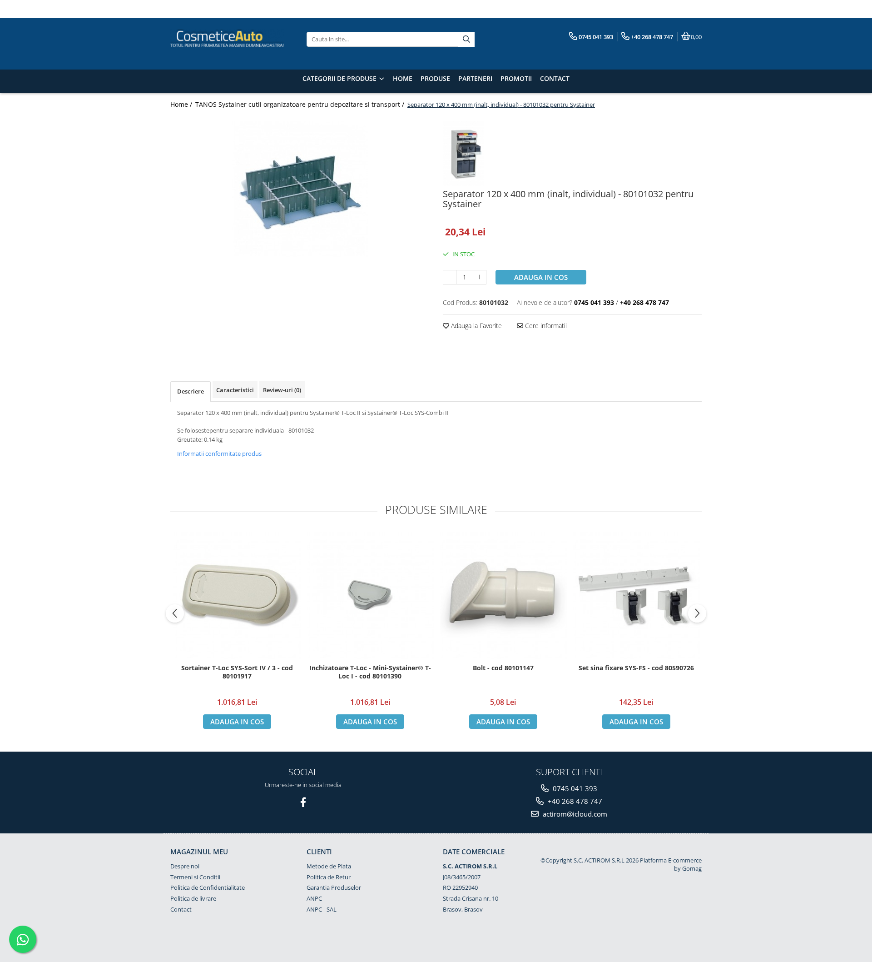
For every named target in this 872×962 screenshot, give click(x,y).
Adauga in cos (541, 277)
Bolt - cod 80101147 (503, 668)
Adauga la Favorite (475, 325)
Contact (555, 78)
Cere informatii (545, 325)
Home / (182, 104)
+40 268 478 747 (574, 801)
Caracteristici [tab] (235, 390)
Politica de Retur (329, 877)
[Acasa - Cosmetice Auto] (227, 39)
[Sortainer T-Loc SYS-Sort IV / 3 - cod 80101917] (237, 595)
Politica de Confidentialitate (207, 887)
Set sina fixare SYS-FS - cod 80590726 (636, 668)
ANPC (314, 898)
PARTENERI (475, 78)
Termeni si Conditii (195, 877)
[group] (299, 189)
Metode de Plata (329, 866)
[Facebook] (303, 802)
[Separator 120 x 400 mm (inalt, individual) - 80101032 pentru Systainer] (299, 189)
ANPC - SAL (322, 909)
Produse (435, 78)
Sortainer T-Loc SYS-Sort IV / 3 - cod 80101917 (237, 672)
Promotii (516, 78)
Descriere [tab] (190, 391)
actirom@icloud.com (574, 813)
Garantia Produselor (334, 887)
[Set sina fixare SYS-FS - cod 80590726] (636, 595)
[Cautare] (466, 39)
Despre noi (184, 866)
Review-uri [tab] (282, 390)
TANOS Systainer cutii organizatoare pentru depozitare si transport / (300, 104)
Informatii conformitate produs (219, 453)
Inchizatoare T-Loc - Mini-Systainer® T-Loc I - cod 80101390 (370, 672)
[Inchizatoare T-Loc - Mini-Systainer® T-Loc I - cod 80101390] (370, 595)
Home (402, 78)
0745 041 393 (574, 788)
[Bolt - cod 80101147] (503, 595)
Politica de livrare (193, 898)
